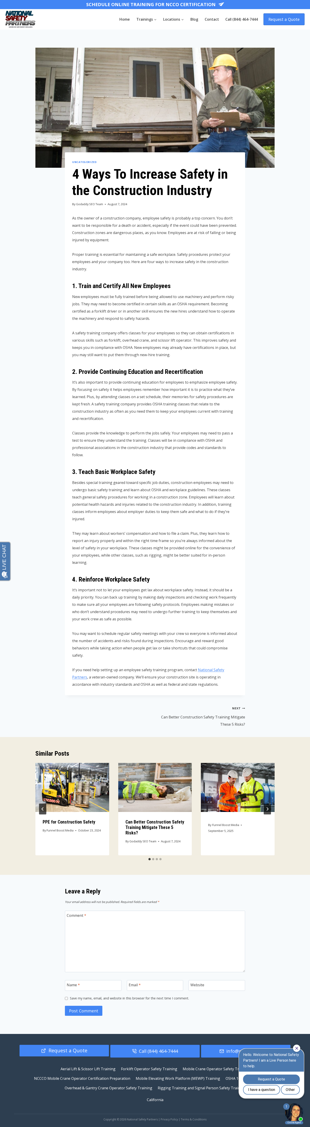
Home (124, 19)
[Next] (267, 809)
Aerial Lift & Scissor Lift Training (88, 1068)
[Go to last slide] (42, 809)
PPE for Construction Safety (69, 822)
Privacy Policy (169, 1119)
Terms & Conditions (194, 1119)
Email (135, 984)
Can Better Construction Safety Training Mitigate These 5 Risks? (203, 716)
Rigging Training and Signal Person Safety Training (202, 1087)
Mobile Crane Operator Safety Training (216, 1068)
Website (197, 984)
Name (73, 984)
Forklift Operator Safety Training (149, 1068)
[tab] (149, 859)
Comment (76, 915)
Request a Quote (284, 19)
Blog (194, 19)
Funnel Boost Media (60, 830)
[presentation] (72, 787)
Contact (212, 19)
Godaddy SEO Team (89, 204)
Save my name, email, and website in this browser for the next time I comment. (129, 998)
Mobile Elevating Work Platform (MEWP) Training (178, 1078)
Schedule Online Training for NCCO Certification (151, 4)
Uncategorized (84, 162)
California (155, 1099)
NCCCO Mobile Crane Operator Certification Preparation (82, 1078)
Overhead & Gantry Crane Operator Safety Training (108, 1087)
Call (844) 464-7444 (241, 19)
